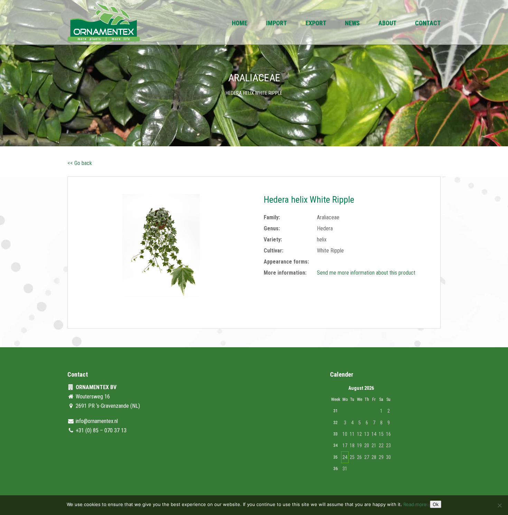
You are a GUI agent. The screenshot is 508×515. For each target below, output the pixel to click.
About (387, 24)
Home (239, 24)
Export (315, 24)
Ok (436, 504)
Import (276, 24)
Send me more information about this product (366, 272)
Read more (414, 504)
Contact (428, 24)
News (352, 24)
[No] (499, 505)
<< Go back (79, 163)
